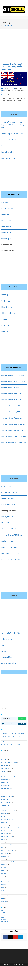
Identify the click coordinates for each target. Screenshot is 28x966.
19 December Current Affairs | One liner (10, 736)
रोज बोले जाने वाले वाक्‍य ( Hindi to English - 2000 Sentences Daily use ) (12, 125)
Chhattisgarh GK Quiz (9, 313)
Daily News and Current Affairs (8, 776)
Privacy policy (4, 921)
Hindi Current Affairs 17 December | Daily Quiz (12, 742)
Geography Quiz (7, 208)
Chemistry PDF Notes (9, 529)
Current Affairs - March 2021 (12, 388)
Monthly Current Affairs (6, 845)
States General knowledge (7, 881)
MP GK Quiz (5, 295)
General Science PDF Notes (11, 535)
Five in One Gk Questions (7, 791)
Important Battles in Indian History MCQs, (11, 827)
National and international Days (8, 862)
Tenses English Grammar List (12, 134)
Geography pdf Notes (9, 492)
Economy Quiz (6, 220)
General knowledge (8, 90)
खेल (2, 645)
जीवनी (2, 898)
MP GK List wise (5, 853)
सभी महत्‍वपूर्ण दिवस (6, 657)
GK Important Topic (5, 808)
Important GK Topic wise (7, 836)
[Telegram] (20, 937)
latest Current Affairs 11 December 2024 (10, 744)
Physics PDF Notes (8, 523)
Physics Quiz (6, 226)
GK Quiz (3, 816)
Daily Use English (5, 779)
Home (2, 917)
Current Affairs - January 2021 (12, 375)
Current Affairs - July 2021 (11, 412)
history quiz (4, 822)
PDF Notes (3, 867)
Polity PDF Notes (7, 498)
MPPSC (3, 859)
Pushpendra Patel (7, 88)
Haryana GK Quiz (7, 325)
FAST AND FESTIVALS (6, 788)
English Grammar (5, 785)
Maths (2, 842)
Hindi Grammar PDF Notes (11, 559)
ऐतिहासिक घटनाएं (4, 896)
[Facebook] (5, 937)
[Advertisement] (14, 48)
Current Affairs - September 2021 (13, 424)
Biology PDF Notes (8, 517)
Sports (2, 879)
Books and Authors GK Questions (9, 762)
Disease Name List (8, 146)
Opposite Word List (8, 140)
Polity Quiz (5, 214)
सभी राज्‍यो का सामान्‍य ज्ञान (8, 639)
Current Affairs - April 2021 (11, 394)
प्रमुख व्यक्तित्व (4, 901)
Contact (3, 912)
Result (2, 876)
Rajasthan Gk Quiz (8, 331)
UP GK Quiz (5, 301)
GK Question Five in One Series (8, 811)
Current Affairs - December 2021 (13, 442)
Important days (5, 833)
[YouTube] (15, 937)
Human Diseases (5, 825)
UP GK (2, 887)
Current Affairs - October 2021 (12, 430)
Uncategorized (4, 884)
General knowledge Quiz (7, 796)
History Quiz (6, 202)
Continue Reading (8, 104)
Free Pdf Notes (4, 914)
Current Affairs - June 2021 (11, 406)
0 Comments (7, 94)
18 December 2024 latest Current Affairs (10, 739)
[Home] (2, 25)
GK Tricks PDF (6, 486)
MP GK (3, 847)
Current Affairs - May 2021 (11, 400)
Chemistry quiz (4, 765)
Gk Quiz (3, 916)
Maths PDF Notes (7, 541)
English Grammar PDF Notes (12, 553)
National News (4, 864)
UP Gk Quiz (4, 890)
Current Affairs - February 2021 (13, 381)
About (2, 910)
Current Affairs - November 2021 (13, 436)
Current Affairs (4, 771)
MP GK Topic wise (5, 856)
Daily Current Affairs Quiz (7, 774)
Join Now (22, 718)
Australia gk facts (8, 25)
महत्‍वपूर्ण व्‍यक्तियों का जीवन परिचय (10, 633)
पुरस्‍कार (3, 651)
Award (2, 754)
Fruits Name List (7, 152)
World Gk (3, 893)
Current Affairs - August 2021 (12, 418)
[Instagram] (10, 937)
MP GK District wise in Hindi (7, 850)
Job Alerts (3, 919)
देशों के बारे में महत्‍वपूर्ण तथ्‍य (8, 663)
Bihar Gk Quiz (6, 307)
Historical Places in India (7, 819)
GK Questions (4, 813)
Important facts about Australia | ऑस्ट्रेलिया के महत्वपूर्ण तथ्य (11, 66)
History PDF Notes (8, 505)
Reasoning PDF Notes (9, 547)
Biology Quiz (6, 232)
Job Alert (3, 839)
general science (4, 799)
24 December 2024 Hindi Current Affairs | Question (13, 733)
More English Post (8, 158)
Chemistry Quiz (7, 239)
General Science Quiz (6, 802)
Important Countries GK (7, 830)
